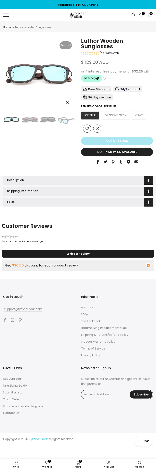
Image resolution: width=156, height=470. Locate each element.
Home (7, 27)
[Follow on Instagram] (12, 320)
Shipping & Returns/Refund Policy (104, 335)
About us (87, 307)
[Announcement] (78, 4)
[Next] (68, 74)
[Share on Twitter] (105, 162)
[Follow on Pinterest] (20, 320)
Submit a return (14, 392)
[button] (100, 53)
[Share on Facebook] (98, 162)
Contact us (11, 413)
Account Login (13, 379)
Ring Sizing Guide (15, 386)
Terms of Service (93, 348)
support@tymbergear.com (23, 309)
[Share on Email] (136, 162)
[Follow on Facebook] (5, 320)
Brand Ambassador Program (23, 406)
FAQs (84, 314)
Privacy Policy (90, 355)
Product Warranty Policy (98, 342)
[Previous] (10, 74)
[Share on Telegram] (128, 162)
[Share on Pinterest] (113, 162)
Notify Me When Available (117, 152)
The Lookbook (91, 321)
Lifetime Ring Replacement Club (104, 328)
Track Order (11, 399)
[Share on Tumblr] (121, 162)
